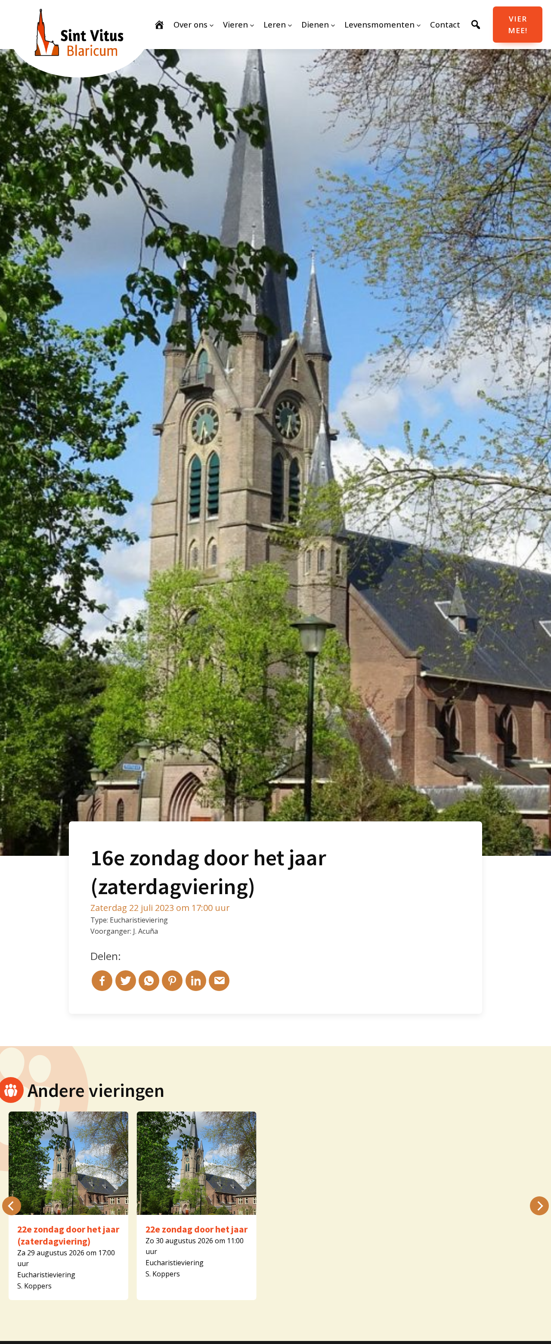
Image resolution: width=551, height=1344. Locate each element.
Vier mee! (517, 24)
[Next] (539, 1205)
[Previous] (11, 1205)
